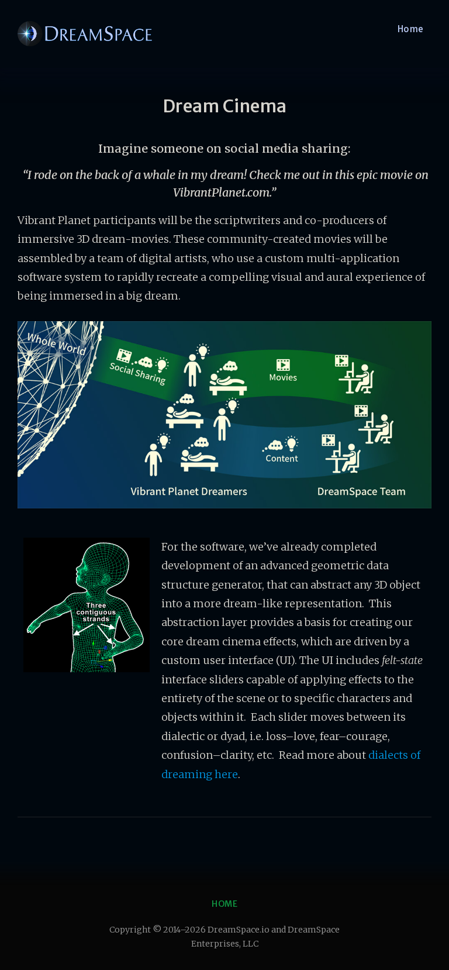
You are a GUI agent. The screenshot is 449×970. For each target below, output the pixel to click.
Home (411, 28)
